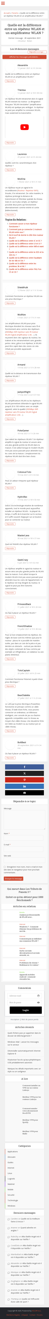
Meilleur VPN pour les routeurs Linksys (31, 1098)
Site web (7, 855)
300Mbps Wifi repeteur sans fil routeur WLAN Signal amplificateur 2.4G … (21, 412)
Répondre (10, 81)
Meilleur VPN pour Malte (30, 1132)
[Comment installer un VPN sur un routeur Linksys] (15, 1088)
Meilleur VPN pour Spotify (30, 1121)
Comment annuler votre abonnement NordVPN (30, 1110)
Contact (32, 1315)
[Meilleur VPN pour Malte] (15, 1134)
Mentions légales (13, 1315)
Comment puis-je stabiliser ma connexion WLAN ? (30, 940)
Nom (7, 833)
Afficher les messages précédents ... (24, 57)
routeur (22, 41)
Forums (15, 13)
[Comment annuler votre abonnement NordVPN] (15, 1111)
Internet (22, 924)
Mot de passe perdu (29, 1019)
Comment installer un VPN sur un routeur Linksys (31, 1087)
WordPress (36, 1311)
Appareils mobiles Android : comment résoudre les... (27, 976)
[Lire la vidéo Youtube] (24, 127)
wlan (30, 41)
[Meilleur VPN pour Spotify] (15, 1123)
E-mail (7, 844)
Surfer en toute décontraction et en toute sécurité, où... (29, 953)
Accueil (7, 13)
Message (7, 808)
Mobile (22, 912)
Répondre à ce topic (36, 52)
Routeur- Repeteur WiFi (28, 190)
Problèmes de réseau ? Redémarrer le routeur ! (29, 964)
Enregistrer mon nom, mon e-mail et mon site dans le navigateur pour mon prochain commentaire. (23, 870)
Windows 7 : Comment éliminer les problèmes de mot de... (30, 929)
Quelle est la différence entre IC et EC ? (25, 240)
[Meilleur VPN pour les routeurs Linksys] (15, 1100)
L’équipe (24, 1315)
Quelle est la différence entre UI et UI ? (25, 243)
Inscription (15, 1019)
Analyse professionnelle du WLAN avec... (29, 916)
